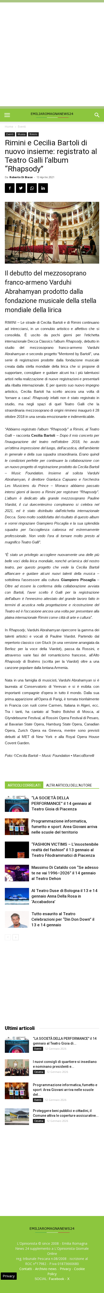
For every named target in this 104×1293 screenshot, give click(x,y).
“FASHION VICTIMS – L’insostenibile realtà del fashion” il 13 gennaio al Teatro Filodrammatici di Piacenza (64, 850)
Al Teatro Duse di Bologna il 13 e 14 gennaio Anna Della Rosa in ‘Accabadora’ (64, 896)
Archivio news (46, 1268)
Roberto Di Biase (21, 177)
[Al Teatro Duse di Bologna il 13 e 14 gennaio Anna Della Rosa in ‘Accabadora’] (17, 896)
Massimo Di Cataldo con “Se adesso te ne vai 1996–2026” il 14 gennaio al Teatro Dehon (64, 873)
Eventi (22, 127)
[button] (97, 115)
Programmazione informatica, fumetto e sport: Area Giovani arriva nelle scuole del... (65, 1089)
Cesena (38, 1072)
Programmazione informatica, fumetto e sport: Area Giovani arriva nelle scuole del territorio (64, 827)
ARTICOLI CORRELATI (24, 785)
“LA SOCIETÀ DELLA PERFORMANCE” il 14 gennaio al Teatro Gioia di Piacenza (61, 803)
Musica (21, 134)
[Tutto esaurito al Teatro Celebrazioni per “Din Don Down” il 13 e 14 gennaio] (17, 919)
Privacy (65, 1268)
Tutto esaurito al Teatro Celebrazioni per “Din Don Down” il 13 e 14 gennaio (62, 919)
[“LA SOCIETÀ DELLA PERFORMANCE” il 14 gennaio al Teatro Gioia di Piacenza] (17, 803)
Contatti (25, 1268)
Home (9, 127)
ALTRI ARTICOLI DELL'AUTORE (69, 785)
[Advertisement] (52, 54)
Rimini (33, 134)
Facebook (56, 1279)
